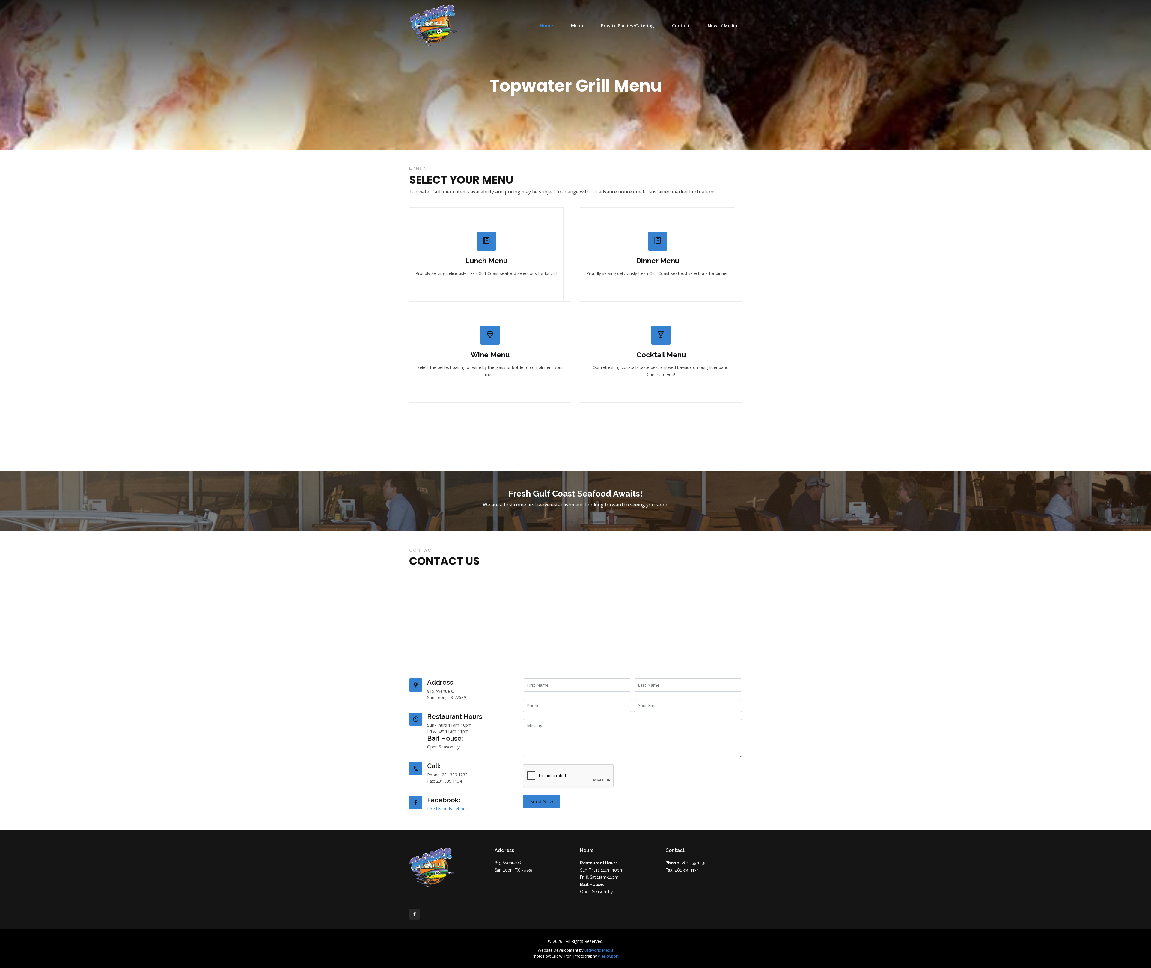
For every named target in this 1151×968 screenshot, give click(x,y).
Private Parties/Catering (627, 25)
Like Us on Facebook (447, 808)
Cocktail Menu (661, 354)
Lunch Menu (486, 260)
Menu (577, 25)
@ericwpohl (608, 956)
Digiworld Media (599, 950)
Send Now (541, 801)
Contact (681, 25)
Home (546, 25)
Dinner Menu (657, 260)
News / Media (722, 25)
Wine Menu (490, 354)
